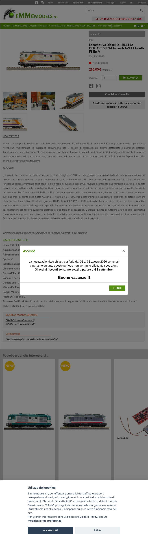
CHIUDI (117, 288)
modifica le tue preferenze (45, 520)
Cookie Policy (88, 516)
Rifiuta (97, 530)
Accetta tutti (50, 530)
